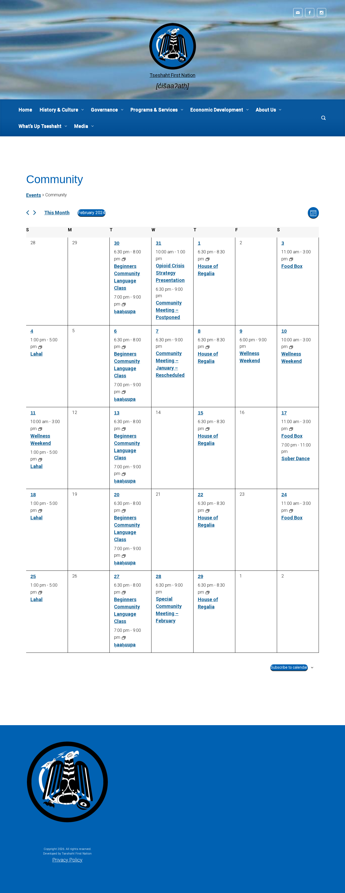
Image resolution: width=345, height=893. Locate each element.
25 (33, 576)
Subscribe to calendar (289, 667)
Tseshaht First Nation (172, 75)
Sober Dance (295, 458)
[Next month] (34, 212)
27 (116, 576)
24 (284, 494)
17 (284, 413)
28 (158, 576)
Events (33, 195)
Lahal (36, 354)
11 (33, 413)
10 (284, 331)
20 (116, 494)
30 (116, 243)
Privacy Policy (67, 860)
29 (200, 576)
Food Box (291, 266)
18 (33, 494)
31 (158, 243)
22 (200, 494)
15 (200, 413)
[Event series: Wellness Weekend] (291, 346)
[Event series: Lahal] (40, 346)
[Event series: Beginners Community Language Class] (124, 259)
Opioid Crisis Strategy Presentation (170, 273)
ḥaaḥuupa (125, 311)
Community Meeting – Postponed (169, 310)
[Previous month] (27, 212)
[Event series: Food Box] (291, 259)
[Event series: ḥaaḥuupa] (124, 304)
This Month (57, 212)
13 (116, 413)
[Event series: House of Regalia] (207, 259)
